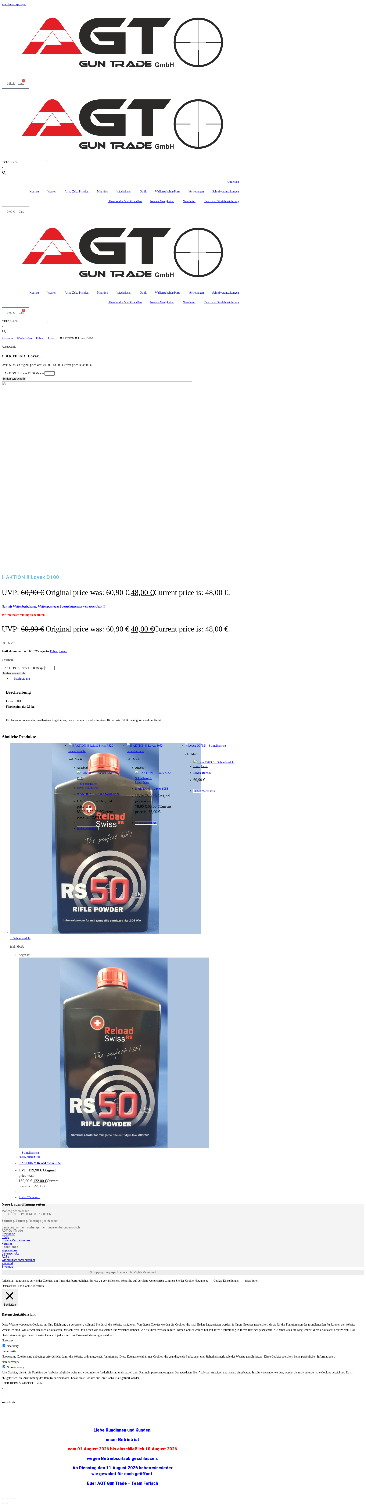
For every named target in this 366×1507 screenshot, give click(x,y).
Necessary (13, 1346)
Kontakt (34, 191)
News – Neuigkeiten (162, 201)
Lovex (52, 338)
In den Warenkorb (14, 378)
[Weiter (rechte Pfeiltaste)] (7, 1503)
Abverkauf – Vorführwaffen (125, 201)
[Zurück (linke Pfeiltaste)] (3, 1503)
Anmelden (233, 181)
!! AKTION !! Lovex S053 (151, 788)
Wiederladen (123, 191)
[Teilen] (10, 1498)
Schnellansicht (21, 938)
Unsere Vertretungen (16, 1240)
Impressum (9, 1250)
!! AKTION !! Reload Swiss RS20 (98, 794)
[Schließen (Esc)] (14, 1498)
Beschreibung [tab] (22, 678)
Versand (7, 1263)
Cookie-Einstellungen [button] (226, 1280)
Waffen (51, 191)
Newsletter (189, 201)
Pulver (40, 338)
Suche (5, 162)
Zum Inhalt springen (14, 4)
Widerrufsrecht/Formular (18, 1260)
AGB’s (6, 1256)
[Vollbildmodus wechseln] (7, 1498)
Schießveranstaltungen (225, 191)
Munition (102, 191)
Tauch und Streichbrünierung (221, 201)
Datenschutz (10, 1253)
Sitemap (7, 1266)
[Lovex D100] (97, 571)
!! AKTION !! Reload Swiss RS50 (40, 1163)
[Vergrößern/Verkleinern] (3, 1498)
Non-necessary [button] (10, 1361)
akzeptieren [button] (251, 1280)
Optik (143, 191)
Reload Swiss (33, 1156)
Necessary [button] (8, 1340)
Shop (5, 1237)
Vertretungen (196, 191)
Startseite (7, 338)
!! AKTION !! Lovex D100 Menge (23, 373)
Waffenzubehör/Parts (167, 191)
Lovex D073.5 (202, 772)
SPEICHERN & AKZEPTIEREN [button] (22, 1383)
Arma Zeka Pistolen (77, 191)
